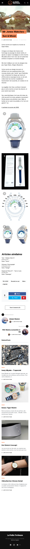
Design (3, 367)
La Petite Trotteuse (15, 535)
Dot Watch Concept (9, 445)
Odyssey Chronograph (8, 264)
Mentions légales (15, 540)
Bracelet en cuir (15, 281)
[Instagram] (14, 544)
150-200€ (5, 281)
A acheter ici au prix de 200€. (10, 107)
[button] (2, 3)
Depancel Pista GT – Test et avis (11, 271)
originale (5, 284)
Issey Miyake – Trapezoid (11, 370)
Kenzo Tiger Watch (9, 408)
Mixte (23, 281)
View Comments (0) (15, 307)
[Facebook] (10, 544)
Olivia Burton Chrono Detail (12, 481)
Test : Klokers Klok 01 (8, 258)
